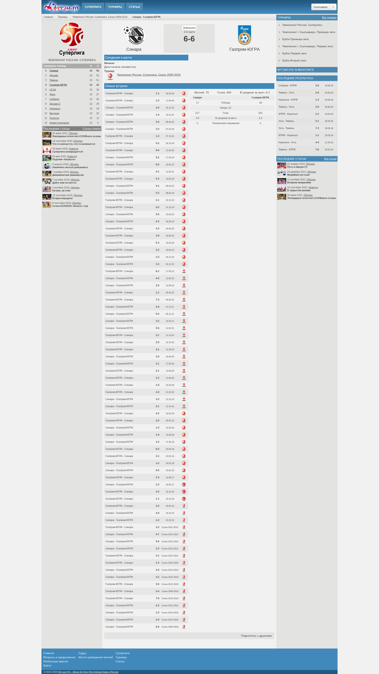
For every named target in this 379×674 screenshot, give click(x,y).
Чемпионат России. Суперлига (72, 60)
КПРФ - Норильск (288, 114)
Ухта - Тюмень (286, 121)
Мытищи (54, 113)
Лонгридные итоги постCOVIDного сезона (76, 136)
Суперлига (93, 6)
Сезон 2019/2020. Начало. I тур (70, 206)
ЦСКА (53, 89)
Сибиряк (54, 99)
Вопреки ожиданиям (299, 182)
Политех (54, 118)
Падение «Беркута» (64, 159)
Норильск (55, 108)
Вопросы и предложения (59, 657)
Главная (48, 17)
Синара (54, 70)
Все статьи (330, 158)
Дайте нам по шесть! (64, 182)
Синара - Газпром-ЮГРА (119, 107)
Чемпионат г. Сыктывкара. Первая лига (307, 46)
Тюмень (54, 80)
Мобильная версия (55, 661)
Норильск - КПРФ (288, 99)
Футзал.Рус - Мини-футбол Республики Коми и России (88, 672)
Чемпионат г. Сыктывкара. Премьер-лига (308, 32)
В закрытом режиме (299, 190)
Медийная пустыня (298, 174)
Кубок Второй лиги (294, 60)
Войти (47, 665)
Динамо (54, 75)
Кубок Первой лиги (294, 53)
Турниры (115, 6)
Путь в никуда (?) (297, 167)
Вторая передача (62, 198)
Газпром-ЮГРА (58, 85)
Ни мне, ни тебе (61, 190)
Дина (52, 94)
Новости (73, 148)
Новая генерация (59, 122)
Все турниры (329, 17)
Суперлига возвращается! (67, 151)
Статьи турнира (92, 128)
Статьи (134, 6)
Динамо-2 (55, 104)
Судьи (82, 653)
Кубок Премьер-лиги (295, 39)
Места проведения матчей (95, 657)
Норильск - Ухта (287, 142)
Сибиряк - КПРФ (288, 85)
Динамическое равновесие (68, 175)
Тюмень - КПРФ (287, 149)
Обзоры (73, 133)
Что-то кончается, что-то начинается (73, 144)
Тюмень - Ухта (286, 92)
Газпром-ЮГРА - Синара (119, 93)
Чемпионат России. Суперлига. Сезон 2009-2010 (100, 17)
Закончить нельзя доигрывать (70, 167)
